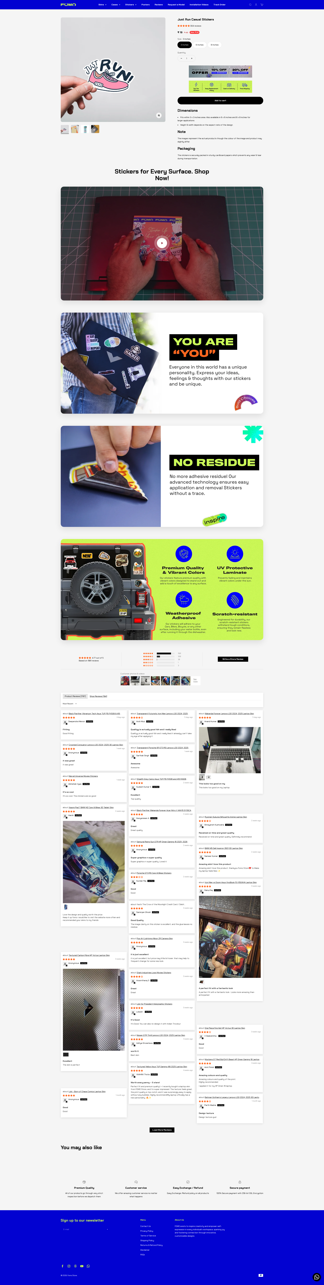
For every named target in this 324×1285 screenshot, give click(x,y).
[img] (91, 657)
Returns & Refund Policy (151, 1245)
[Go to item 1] (65, 129)
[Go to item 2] (75, 129)
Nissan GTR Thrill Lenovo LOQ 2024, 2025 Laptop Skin (161, 1035)
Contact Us (145, 1226)
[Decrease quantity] (181, 58)
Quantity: (182, 52)
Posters (145, 4)
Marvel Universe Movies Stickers (83, 776)
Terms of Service (148, 1235)
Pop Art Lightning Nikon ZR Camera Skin (155, 938)
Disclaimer (145, 1250)
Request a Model (176, 4)
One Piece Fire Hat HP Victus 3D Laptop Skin (225, 1028)
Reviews (159, 4)
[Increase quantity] (191, 58)
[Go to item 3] (85, 129)
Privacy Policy (146, 1231)
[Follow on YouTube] (82, 1266)
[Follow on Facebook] (62, 1266)
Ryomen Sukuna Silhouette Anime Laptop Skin (226, 817)
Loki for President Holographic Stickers (154, 1004)
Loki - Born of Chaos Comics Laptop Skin (87, 1091)
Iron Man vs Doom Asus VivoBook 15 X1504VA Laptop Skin (231, 882)
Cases (115, 4)
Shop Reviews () (98, 696)
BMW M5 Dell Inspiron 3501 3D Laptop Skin (224, 848)
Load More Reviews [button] (162, 1130)
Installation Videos (199, 4)
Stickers (129, 4)
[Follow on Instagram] (69, 1266)
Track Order (220, 4)
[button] (148, 653)
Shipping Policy (147, 1240)
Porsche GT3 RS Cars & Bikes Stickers (154, 873)
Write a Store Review (232, 659)
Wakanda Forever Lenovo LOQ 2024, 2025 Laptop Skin (229, 713)
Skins (101, 4)
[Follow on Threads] (75, 1266)
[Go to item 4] (95, 129)
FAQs (142, 1254)
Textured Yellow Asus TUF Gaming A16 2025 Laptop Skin (162, 1066)
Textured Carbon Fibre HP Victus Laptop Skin (89, 955)
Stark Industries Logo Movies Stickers (154, 972)
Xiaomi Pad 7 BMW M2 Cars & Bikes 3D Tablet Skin (91, 807)
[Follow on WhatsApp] (88, 1266)
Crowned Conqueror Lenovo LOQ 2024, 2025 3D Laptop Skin (96, 744)
